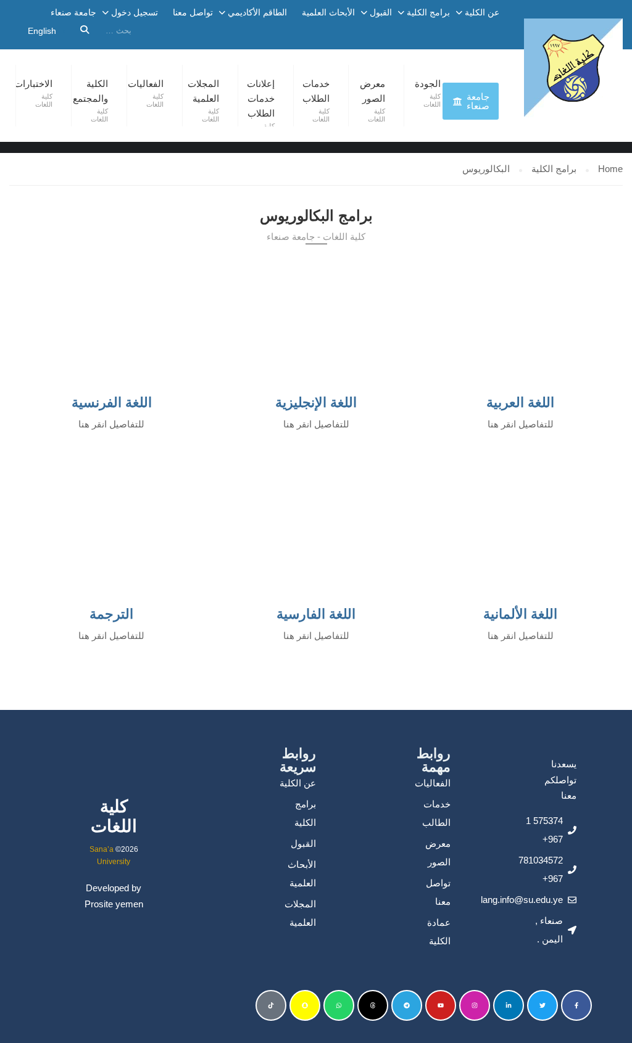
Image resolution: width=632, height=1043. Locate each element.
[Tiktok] (271, 1005)
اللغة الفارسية (316, 614)
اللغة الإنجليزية (316, 402)
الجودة (428, 83)
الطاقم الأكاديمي (257, 12)
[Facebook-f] (576, 1005)
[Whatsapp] (338, 1005)
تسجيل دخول (134, 12)
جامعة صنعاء (73, 12)
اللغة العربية (520, 402)
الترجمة (111, 614)
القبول (381, 12)
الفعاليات (146, 83)
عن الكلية (482, 12)
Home (610, 168)
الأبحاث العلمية (328, 12)
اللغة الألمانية (520, 614)
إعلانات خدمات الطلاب (261, 98)
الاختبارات (33, 83)
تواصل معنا (193, 12)
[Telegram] (406, 1005)
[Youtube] (440, 1005)
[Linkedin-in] (508, 1005)
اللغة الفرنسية (112, 402)
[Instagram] (474, 1005)
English (42, 31)
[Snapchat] (304, 1005)
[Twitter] (542, 1005)
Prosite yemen (114, 904)
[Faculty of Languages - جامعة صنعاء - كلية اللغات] (573, 68)
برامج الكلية (428, 12)
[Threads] (372, 1005)
